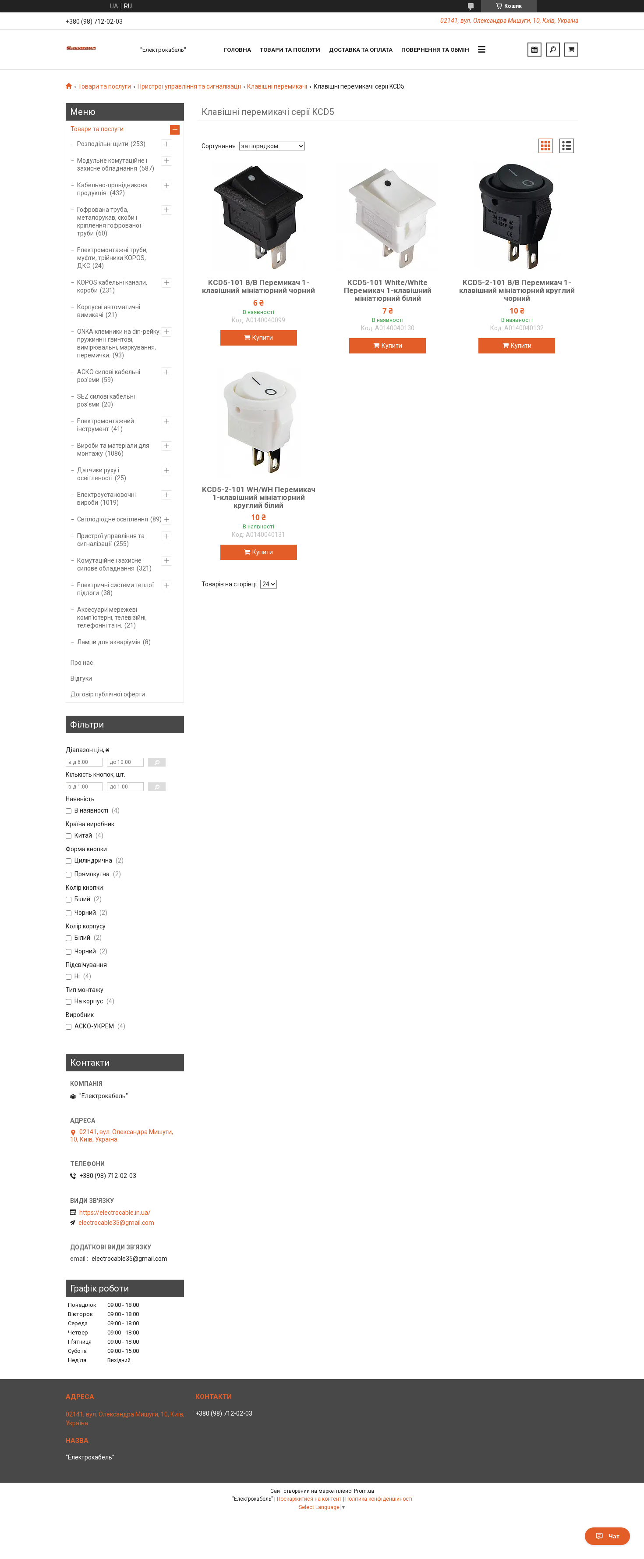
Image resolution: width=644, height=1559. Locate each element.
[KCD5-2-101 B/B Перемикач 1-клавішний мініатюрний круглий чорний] (517, 216)
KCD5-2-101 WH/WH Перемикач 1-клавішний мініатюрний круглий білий (258, 497)
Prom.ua (364, 1491)
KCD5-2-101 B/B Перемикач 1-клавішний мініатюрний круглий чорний (517, 290)
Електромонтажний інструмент (105, 424)
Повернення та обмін (435, 49)
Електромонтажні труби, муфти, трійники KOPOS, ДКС (112, 257)
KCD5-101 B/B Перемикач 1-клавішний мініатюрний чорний (258, 286)
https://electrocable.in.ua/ (115, 1212)
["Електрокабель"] (98, 49)
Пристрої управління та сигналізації (189, 86)
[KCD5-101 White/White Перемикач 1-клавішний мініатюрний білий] (387, 216)
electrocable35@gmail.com (116, 1222)
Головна (237, 49)
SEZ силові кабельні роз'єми (106, 400)
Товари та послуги (290, 49)
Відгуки (81, 678)
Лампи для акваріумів (109, 642)
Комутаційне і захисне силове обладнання (109, 564)
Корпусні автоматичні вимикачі (108, 310)
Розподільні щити (102, 143)
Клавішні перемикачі (277, 86)
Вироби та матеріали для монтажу (113, 449)
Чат (614, 1536)
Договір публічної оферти (108, 694)
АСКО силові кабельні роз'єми (108, 375)
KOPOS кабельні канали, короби (112, 286)
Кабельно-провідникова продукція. (112, 189)
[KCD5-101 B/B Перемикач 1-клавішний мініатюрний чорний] (258, 216)
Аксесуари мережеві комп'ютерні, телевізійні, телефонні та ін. (112, 617)
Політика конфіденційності (378, 1499)
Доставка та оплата (361, 49)
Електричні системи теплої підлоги (115, 589)
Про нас (82, 662)
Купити (262, 337)
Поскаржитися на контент (309, 1499)
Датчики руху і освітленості (98, 474)
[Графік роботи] (534, 50)
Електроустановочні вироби (106, 498)
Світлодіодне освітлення (112, 519)
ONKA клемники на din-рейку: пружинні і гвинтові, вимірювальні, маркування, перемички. (119, 343)
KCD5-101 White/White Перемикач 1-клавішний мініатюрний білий (388, 290)
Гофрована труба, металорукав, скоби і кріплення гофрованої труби (109, 221)
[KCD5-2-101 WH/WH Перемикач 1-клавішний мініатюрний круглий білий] (258, 423)
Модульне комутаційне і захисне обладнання (112, 164)
